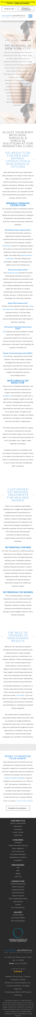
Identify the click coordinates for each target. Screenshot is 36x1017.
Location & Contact (18, 832)
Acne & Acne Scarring (18, 851)
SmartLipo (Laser (12, 230)
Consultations (18, 829)
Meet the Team (18, 835)
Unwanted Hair (18, 860)
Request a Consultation (26, 9)
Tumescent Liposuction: (18, 270)
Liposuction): (25, 230)
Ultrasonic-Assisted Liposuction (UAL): (18, 328)
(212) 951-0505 (25, 800)
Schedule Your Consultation (21, 3)
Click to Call (9, 9)
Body (18, 870)
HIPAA (22, 979)
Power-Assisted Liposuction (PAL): (18, 353)
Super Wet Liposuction (17, 303)
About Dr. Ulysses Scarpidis (18, 823)
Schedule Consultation (17, 808)
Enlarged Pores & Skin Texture (18, 857)
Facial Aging (18, 842)
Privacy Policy (18, 976)
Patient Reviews (18, 826)
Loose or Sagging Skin (18, 848)
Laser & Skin (18, 876)
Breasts (18, 873)
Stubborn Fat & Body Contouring (18, 845)
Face (18, 867)
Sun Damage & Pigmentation (18, 854)
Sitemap (8, 976)
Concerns (15, 40)
